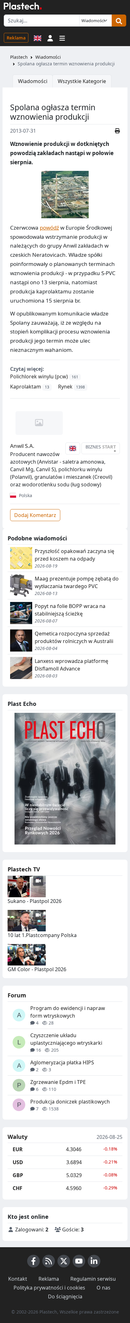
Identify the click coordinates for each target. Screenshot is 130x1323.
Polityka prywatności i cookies (49, 1287)
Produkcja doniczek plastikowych (70, 1101)
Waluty (17, 1137)
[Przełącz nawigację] (62, 38)
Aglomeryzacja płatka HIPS (62, 1062)
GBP (18, 1175)
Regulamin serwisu (93, 1278)
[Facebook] (33, 1261)
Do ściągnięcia (65, 1296)
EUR (18, 1149)
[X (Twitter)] (63, 1261)
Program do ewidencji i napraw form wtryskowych (67, 1012)
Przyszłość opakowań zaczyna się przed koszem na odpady (74, 555)
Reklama (16, 38)
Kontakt (17, 1278)
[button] (50, 38)
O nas (103, 1287)
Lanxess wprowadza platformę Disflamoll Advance (71, 665)
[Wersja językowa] (37, 38)
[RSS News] (48, 1261)
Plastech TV (24, 869)
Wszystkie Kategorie (82, 81)
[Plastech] (23, 6)
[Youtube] (79, 1261)
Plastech (19, 57)
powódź (49, 227)
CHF (17, 1188)
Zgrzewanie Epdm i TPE (58, 1082)
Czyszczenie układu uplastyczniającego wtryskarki (66, 1039)
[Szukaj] (119, 21)
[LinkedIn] (94, 1261)
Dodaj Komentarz (35, 515)
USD (18, 1162)
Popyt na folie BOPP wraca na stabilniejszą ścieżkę (70, 610)
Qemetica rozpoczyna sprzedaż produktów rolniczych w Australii (74, 637)
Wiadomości (48, 57)
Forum (17, 995)
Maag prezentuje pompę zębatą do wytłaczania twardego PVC (77, 582)
